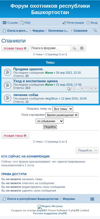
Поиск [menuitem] (95, 31)
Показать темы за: (40, 108)
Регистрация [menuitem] (75, 22)
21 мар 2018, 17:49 (68, 84)
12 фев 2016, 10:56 (74, 98)
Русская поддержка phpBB (50, 213)
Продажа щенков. (28, 69)
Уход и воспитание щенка (35, 81)
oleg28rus (51, 98)
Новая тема (13, 48)
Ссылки (12, 22)
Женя (49, 72)
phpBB (41, 210)
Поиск (74, 48)
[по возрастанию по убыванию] (50, 121)
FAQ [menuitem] (27, 22)
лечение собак (25, 95)
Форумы (69, 198)
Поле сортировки (33, 114)
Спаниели (13, 41)
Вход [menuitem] (94, 22)
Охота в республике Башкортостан (33, 198)
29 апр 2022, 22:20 (68, 72)
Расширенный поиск (82, 48)
